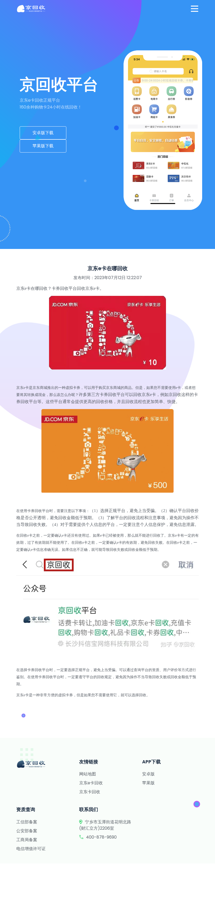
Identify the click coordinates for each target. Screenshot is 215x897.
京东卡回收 (89, 792)
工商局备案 (26, 840)
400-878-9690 (101, 837)
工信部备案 (26, 822)
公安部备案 (26, 831)
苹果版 (148, 783)
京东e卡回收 (91, 783)
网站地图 (87, 774)
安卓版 (148, 774)
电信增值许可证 (31, 849)
